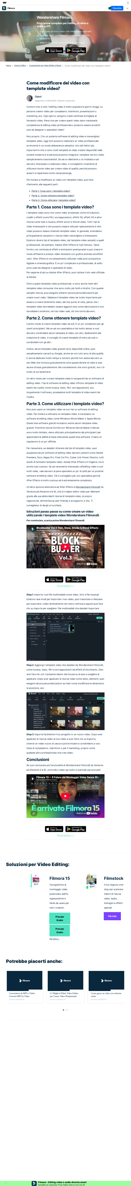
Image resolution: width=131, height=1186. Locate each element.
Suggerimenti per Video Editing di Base (45, 65)
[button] (63, 1009)
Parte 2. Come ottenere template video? (53, 195)
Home (8, 65)
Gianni (38, 96)
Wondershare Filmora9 (88, 487)
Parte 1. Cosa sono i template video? (51, 191)
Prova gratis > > (65, 56)
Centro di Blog (20, 65)
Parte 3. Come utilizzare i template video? (54, 200)
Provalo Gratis (60, 918)
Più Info (112, 916)
